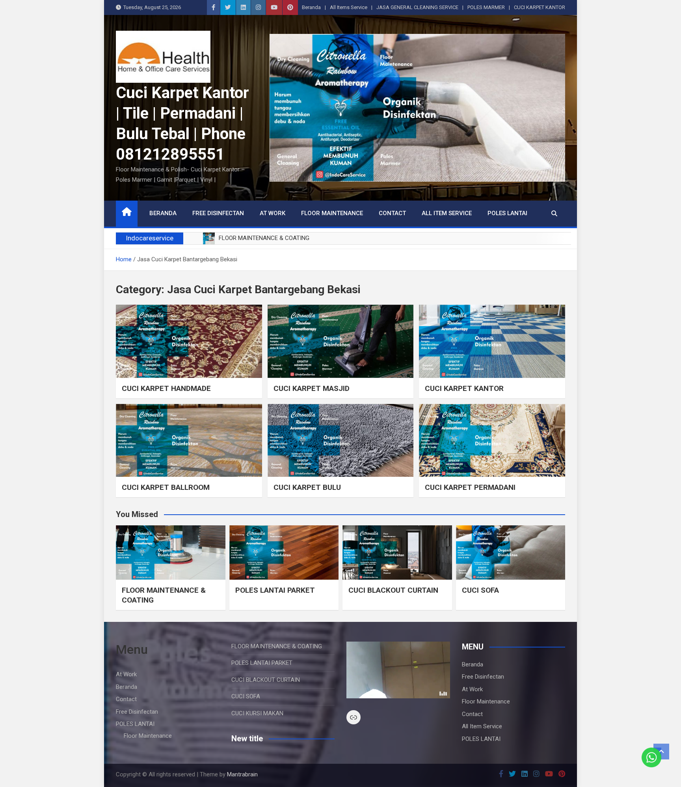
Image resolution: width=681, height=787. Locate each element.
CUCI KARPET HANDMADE (166, 388)
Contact (392, 213)
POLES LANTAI (507, 213)
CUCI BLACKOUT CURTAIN (393, 590)
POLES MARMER (486, 7)
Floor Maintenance (332, 213)
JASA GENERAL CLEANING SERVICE (417, 7)
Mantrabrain (242, 774)
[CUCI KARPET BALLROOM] (189, 440)
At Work (272, 213)
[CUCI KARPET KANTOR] (492, 341)
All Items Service (348, 7)
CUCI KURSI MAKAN (257, 713)
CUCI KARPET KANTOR (539, 7)
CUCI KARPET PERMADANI (470, 487)
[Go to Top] (661, 751)
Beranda (311, 7)
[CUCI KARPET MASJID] (341, 341)
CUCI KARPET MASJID (312, 388)
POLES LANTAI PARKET (275, 590)
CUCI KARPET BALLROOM (166, 487)
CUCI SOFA (480, 590)
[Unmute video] (398, 670)
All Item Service (447, 213)
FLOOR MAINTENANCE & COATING (276, 646)
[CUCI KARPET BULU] (341, 440)
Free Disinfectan (218, 213)
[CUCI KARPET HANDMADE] (189, 341)
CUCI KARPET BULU (307, 487)
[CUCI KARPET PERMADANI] (492, 440)
